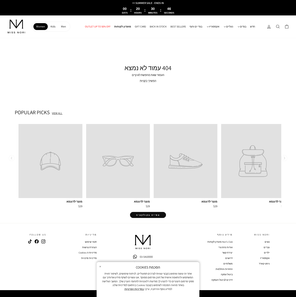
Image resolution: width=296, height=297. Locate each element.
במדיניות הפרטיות (134, 289)
